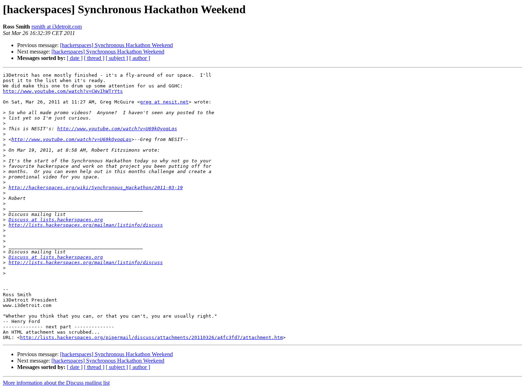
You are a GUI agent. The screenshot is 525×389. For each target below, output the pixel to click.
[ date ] (74, 58)
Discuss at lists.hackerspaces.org (56, 219)
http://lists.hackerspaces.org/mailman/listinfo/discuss (86, 225)
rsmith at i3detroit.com (56, 27)
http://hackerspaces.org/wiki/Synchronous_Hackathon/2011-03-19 (96, 187)
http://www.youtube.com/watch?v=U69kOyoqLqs (117, 128)
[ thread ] (94, 58)
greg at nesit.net (164, 102)
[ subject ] (117, 58)
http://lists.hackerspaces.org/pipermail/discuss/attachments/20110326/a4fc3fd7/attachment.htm (151, 337)
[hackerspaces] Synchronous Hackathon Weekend (116, 45)
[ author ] (139, 58)
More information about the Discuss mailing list (56, 383)
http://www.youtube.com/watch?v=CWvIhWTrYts (63, 91)
